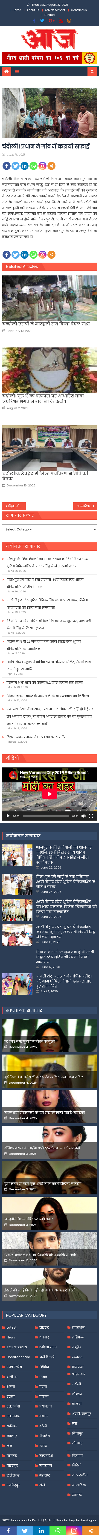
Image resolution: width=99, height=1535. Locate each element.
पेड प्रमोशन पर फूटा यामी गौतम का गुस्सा (29, 1041)
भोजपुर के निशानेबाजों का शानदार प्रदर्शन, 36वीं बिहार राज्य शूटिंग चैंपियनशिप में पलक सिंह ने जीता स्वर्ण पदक (47, 563)
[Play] (8, 816)
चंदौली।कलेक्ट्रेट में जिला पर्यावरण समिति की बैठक (45, 476)
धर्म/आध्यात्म (48, 1347)
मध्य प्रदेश (46, 1455)
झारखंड (44, 1327)
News (11, 1337)
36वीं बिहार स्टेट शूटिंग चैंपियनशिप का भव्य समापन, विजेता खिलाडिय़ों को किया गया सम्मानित (47, 604)
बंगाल (43, 1416)
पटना (43, 1386)
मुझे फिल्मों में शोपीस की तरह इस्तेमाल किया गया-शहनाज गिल (43, 1077)
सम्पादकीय (79, 1475)
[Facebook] (7, 166)
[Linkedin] (24, 166)
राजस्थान (78, 1327)
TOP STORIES (17, 1347)
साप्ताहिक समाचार (24, 1010)
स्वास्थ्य (77, 1495)
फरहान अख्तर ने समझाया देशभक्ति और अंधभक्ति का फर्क (40, 1255)
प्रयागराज (45, 1406)
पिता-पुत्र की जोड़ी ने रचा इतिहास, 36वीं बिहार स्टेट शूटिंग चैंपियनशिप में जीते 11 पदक (45, 583)
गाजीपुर (12, 1455)
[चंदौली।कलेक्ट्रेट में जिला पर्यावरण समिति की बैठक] (49, 448)
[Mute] (83, 816)
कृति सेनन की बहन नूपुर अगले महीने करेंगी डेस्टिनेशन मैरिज (42, 1184)
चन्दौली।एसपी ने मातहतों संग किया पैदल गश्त (46, 324)
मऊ (74, 1423)
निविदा (44, 1367)
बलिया (77, 1404)
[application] (49, 794)
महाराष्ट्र (44, 1475)
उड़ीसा (11, 1396)
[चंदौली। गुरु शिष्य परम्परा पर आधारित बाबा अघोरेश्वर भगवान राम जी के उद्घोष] (49, 370)
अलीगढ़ (12, 1376)
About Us (33, 10)
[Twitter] (16, 166)
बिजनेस (44, 1436)
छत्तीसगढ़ (13, 1475)
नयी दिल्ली (47, 1357)
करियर (12, 1426)
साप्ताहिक (79, 1485)
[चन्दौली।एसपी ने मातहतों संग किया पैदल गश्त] (49, 298)
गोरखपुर (12, 1465)
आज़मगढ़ (78, 1374)
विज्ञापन (77, 1455)
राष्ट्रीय (76, 1347)
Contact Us (79, 10)
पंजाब (43, 1376)
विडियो (76, 1465)
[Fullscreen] (91, 816)
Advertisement (55, 10)
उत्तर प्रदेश (13, 1406)
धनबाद (44, 1337)
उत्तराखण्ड (13, 1416)
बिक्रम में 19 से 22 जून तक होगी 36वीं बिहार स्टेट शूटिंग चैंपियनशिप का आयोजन (44, 645)
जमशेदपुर (13, 1485)
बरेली (43, 1426)
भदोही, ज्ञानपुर (81, 1413)
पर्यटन (43, 1396)
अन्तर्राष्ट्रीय (14, 1367)
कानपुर (12, 1436)
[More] (51, 166)
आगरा (11, 1386)
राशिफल (78, 1337)
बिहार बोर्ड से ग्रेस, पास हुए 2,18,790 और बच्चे (17, 506)
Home (17, 10)
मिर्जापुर (77, 1433)
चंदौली (76, 1384)
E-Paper (49, 15)
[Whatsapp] (33, 166)
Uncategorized (18, 1357)
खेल (9, 1445)
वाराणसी (77, 1367)
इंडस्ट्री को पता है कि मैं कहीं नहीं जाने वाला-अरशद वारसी (39, 1290)
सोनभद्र (77, 1443)
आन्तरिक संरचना (87, 506)
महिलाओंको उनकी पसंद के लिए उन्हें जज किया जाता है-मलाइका (44, 1112)
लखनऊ (77, 1357)
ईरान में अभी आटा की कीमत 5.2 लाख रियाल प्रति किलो (45, 682)
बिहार (43, 1445)
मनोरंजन (45, 1465)
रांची (42, 1485)
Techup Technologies (80, 1520)
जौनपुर (77, 1394)
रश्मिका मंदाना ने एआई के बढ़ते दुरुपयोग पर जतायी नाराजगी (42, 1148)
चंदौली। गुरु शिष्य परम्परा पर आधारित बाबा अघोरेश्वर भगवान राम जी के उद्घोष (43, 398)
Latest (12, 1327)
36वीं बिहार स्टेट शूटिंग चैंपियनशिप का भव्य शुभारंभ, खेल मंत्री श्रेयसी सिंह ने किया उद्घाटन (49, 624)
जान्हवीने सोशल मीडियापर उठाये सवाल (28, 1219)
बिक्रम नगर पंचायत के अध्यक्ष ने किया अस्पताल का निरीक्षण (48, 696)
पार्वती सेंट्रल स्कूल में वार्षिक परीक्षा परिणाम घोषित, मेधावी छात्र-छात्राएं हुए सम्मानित (50, 666)
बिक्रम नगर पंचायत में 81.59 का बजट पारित (36, 737)
